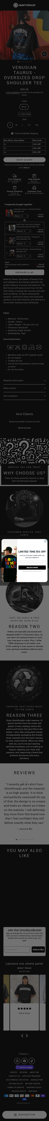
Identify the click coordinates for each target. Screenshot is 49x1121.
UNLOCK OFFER (32, 567)
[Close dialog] (45, 541)
